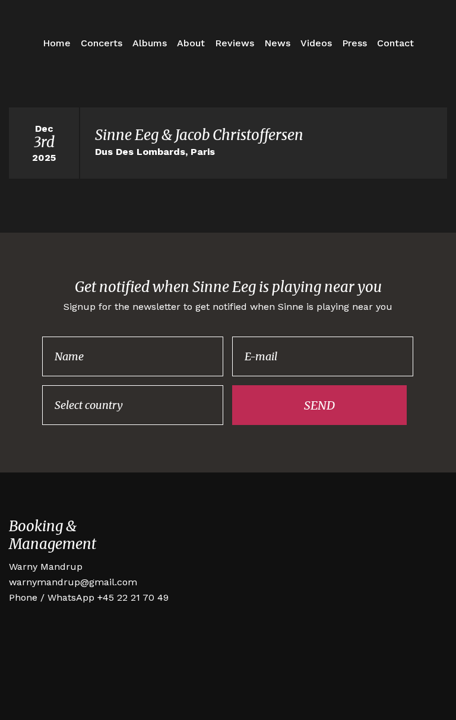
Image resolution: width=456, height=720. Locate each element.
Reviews (234, 43)
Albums (149, 43)
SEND (319, 405)
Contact (395, 43)
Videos (316, 43)
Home (57, 43)
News (277, 43)
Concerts (101, 43)
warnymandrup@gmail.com (73, 582)
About (191, 43)
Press (354, 43)
